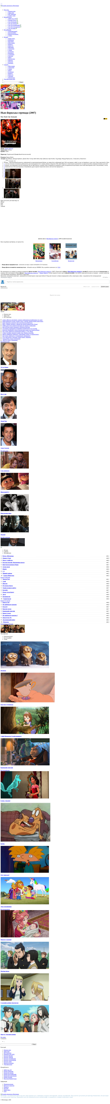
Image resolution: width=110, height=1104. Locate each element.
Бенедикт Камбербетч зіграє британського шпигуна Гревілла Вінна (20, 330)
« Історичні (10, 51)
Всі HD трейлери (5, 537)
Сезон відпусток (55, 260)
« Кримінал (10, 53)
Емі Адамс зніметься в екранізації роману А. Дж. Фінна (17, 331)
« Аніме (9, 35)
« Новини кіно (11, 11)
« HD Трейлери (11, 14)
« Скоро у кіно (11, 15)
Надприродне (6, 596)
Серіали (6, 64)
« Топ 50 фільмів (12, 22)
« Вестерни (10, 41)
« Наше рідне (11, 38)
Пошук (21, 82)
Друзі (4, 594)
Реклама (6, 1088)
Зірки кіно (7, 1051)
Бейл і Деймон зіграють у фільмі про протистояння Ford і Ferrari (20, 324)
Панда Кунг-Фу (7, 617)
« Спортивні (10, 54)
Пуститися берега (8, 585)
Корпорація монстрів (9, 611)
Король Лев (6, 602)
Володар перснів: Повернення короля (13, 562)
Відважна (6, 622)
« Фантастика (11, 59)
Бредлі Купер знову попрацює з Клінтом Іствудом (16, 327)
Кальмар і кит (71, 260)
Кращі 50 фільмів (5, 577)
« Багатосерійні (12, 32)
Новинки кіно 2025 (9, 1054)
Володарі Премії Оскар (10, 1078)
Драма (6, 148)
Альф (4, 581)
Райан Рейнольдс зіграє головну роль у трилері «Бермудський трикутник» (22, 321)
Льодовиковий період (9, 620)
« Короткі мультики (13, 34)
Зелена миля (6, 567)
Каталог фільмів (8, 1056)
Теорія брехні (7, 598)
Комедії (11, 148)
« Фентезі (10, 60)
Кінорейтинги (8, 17)
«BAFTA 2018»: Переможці (10, 340)
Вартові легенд (7, 609)
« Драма (9, 69)
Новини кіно (7, 1050)
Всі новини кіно (5, 341)
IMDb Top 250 (8, 1070)
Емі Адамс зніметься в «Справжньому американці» (16, 336)
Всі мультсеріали (5, 909)
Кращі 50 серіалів (5, 600)
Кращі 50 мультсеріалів (10, 1076)
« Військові (10, 47)
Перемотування (39, 260)
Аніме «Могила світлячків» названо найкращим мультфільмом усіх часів (22, 320)
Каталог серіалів (8, 1057)
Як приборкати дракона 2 (10, 615)
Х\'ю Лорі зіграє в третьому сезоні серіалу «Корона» (16, 337)
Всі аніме (3, 1037)
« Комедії (9, 44)
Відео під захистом (9, 1085)
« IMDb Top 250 (11, 18)
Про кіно (6, 10)
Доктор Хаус (6, 579)
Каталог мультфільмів (10, 1058)
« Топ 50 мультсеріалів (13, 26)
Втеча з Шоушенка (8, 556)
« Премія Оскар (12, 20)
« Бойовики (10, 40)
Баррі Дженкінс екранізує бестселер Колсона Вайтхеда (17, 322)
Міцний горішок (7, 573)
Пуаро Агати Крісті (8, 592)
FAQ (59, 267)
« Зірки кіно (10, 12)
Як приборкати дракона (10, 604)
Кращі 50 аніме (8, 1077)
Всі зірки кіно (4, 450)
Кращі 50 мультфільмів (7, 624)
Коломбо (5, 590)
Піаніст (5, 569)
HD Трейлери (7, 1053)
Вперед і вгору (7, 613)
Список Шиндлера (8, 575)
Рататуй (5, 606)
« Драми (9, 50)
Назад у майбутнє (8, 560)
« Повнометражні (12, 31)
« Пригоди (10, 46)
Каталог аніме (8, 1061)
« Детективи (10, 48)
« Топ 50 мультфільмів (13, 25)
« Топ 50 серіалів (12, 23)
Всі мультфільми (5, 770)
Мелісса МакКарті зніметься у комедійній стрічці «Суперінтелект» (20, 334)
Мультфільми (7, 30)
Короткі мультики (9, 1063)
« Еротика (10, 63)
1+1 (4, 571)
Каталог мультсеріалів (10, 1060)
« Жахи (9, 57)
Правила (6, 1087)
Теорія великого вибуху (9, 588)
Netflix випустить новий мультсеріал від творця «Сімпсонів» (19, 325)
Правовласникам (8, 1084)
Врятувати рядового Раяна (10, 564)
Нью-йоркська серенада (52, 238)
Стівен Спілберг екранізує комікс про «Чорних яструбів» (18, 333)
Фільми (6, 37)
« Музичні (10, 61)
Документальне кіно (9, 79)
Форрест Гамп (7, 558)
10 (4, 176)
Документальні (8, 1064)
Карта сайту (7, 1090)
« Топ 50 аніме (11, 28)
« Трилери (10, 56)
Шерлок (5, 583)
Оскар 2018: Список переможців (11, 338)
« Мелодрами (11, 43)
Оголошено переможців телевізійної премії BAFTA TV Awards (19, 328)
